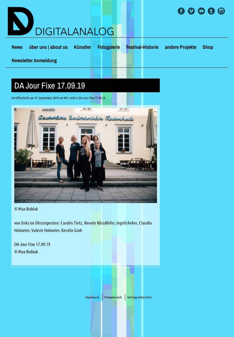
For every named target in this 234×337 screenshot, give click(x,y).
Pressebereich (113, 297)
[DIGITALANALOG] (117, 22)
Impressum (92, 297)
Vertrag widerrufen (139, 297)
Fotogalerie (109, 47)
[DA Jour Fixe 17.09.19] (85, 201)
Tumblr (211, 11)
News (17, 47)
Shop (208, 47)
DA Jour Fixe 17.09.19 (91, 98)
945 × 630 (69, 98)
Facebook (181, 11)
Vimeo (191, 11)
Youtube (201, 11)
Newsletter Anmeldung (34, 60)
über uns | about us (48, 47)
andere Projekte (180, 47)
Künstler (82, 47)
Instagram (221, 11)
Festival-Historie (142, 47)
